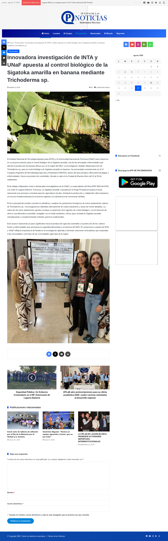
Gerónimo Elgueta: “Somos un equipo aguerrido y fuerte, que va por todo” (58, 434)
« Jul (117, 100)
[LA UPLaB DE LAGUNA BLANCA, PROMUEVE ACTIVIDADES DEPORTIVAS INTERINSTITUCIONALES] (94, 421)
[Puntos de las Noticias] (84, 17)
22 (151, 83)
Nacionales (96, 33)
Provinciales (81, 33)
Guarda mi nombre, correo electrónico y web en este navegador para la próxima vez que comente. (49, 515)
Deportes (120, 33)
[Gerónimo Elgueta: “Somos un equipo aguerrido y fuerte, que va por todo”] (58, 420)
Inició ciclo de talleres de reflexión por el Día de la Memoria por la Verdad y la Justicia (22, 434)
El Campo (68, 33)
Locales (56, 33)
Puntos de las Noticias (56, 536)
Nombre (11, 493)
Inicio (46, 33)
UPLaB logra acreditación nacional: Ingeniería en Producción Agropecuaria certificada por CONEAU (79, 3)
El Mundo (108, 33)
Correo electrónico (15, 504)
